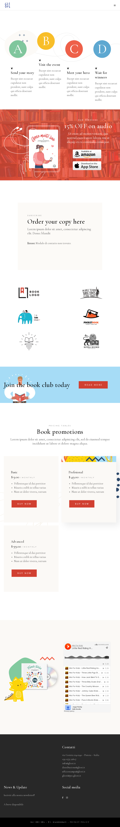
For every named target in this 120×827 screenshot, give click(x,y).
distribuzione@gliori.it (73, 767)
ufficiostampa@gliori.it (73, 771)
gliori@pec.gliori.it (71, 775)
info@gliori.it (69, 763)
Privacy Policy (79, 822)
